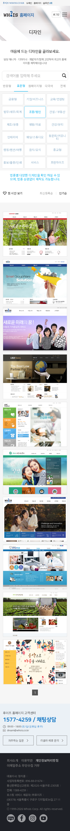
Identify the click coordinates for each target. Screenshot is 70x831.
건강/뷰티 (57, 124)
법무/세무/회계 (13, 112)
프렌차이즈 (57, 162)
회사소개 (12, 760)
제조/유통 (13, 124)
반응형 (7, 86)
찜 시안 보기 (15, 193)
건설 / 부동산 (57, 112)
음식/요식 (35, 150)
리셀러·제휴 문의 (49, 740)
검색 (64, 75)
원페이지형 (35, 86)
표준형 (21, 86)
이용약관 (27, 760)
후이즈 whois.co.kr (13, 3)
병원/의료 (35, 124)
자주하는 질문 (16, 740)
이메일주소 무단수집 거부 (23, 765)
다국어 (49, 86)
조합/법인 (35, 112)
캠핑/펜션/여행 (13, 150)
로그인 (56, 14)
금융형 (13, 99)
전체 (63, 86)
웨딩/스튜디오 (35, 137)
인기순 (63, 193)
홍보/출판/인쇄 (13, 162)
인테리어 (12, 137)
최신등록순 (46, 193)
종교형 (57, 150)
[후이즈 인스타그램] (33, 815)
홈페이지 (27, 15)
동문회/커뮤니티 (57, 137)
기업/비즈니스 (35, 99)
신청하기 (35, 245)
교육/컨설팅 (57, 99)
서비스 (35, 162)
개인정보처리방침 (47, 760)
